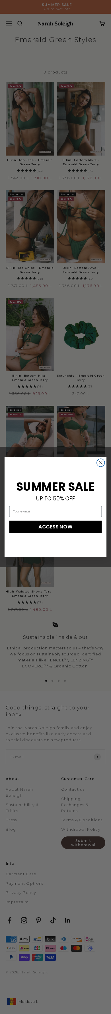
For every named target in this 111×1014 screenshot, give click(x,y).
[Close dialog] (101, 463)
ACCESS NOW (55, 526)
